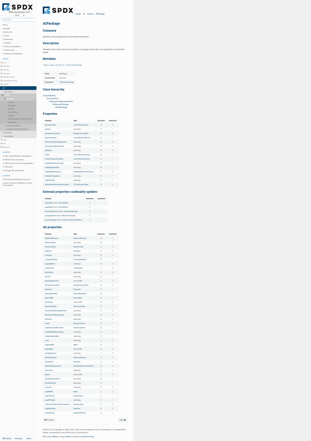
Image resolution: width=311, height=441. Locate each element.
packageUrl (49, 349)
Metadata (11, 109)
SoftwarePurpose (79, 238)
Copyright (6, 28)
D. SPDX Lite (8, 167)
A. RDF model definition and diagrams (17, 156)
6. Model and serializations (13, 54)
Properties (11, 115)
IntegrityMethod (79, 413)
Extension (77, 289)
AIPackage (10, 99)
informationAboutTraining (54, 146)
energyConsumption (52, 133)
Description (8, 92)
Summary (11, 102)
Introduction (7, 32)
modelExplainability (52, 167)
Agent (75, 345)
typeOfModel (50, 180)
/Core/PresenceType (80, 125)
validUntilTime (50, 408)
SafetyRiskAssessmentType (83, 172)
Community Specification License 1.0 (16, 179)
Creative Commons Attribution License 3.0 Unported (17, 184)
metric (47, 155)
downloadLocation (52, 211)
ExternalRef (77, 298)
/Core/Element (49, 96)
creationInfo (49, 268)
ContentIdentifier (79, 259)
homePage (49, 302)
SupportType (78, 396)
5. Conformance (9, 50)
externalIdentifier (51, 294)
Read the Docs (88, 437)
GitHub (7, 439)
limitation (48, 150)
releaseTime (49, 203)
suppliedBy (49, 207)
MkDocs (55, 437)
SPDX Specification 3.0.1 (19, 12)
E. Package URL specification (13, 170)
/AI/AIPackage (61, 107)
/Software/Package (66, 82)
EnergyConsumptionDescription (17, 129)
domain (47, 129)
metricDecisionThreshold (54, 159)
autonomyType (50, 125)
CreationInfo (78, 268)
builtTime (48, 251)
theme (68, 437)
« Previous (18, 439)
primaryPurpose (51, 220)
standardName (50, 383)
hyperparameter (51, 138)
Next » (29, 439)
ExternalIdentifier (79, 294)
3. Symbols (7, 43)
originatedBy (49, 345)
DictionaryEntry (79, 306)
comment (48, 255)
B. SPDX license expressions (13, 160)
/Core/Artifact (52, 99)
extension (48, 289)
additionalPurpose (51, 238)
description (49, 272)
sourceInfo (49, 370)
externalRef (49, 298)
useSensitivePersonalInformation (57, 184)
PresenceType (78, 247)
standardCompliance (52, 176)
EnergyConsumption (13, 126)
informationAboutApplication (56, 142)
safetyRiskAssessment (53, 172)
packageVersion (50, 216)
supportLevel (49, 396)
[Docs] (58, 9)
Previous (50, 420)
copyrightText (50, 264)
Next (121, 420)
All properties (12, 122)
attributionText (50, 242)
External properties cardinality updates (20, 119)
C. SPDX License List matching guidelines (18, 163)
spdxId (47, 374)
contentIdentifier (51, 259)
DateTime (76, 251)
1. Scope (6, 36)
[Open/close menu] (1, 63)
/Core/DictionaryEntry (81, 138)
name (47, 340)
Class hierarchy (13, 112)
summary (48, 387)
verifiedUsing (49, 413)
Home (5, 25)
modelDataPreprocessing (54, 163)
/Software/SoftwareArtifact (61, 101)
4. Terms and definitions (12, 46)
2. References (8, 39)
